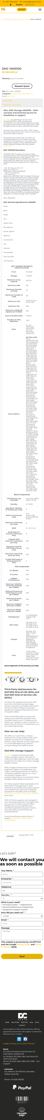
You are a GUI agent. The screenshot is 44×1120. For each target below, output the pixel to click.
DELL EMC (11, 96)
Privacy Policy (23, 944)
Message (5, 928)
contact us (7, 146)
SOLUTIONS (15, 1022)
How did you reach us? (12, 912)
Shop (31, 1022)
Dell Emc (10, 19)
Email (4, 920)
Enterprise (6, 879)
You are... (5, 895)
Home (3, 19)
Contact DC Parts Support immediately (18, 819)
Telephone (6, 887)
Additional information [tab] (12, 105)
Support (19, 4)
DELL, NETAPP (33, 794)
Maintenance (26, 905)
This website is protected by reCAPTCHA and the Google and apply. (21, 944)
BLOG (37, 1022)
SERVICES (24, 1022)
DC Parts (6, 120)
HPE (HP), (13, 794)
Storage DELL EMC (22, 19)
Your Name (7, 870)
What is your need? (10, 902)
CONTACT (22, 1025)
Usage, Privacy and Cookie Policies (18, 1043)
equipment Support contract (15, 910)
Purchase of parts (10, 905)
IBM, (6, 794)
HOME (7, 1022)
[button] (40, 9)
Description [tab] (7, 101)
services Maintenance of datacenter (18, 907)
